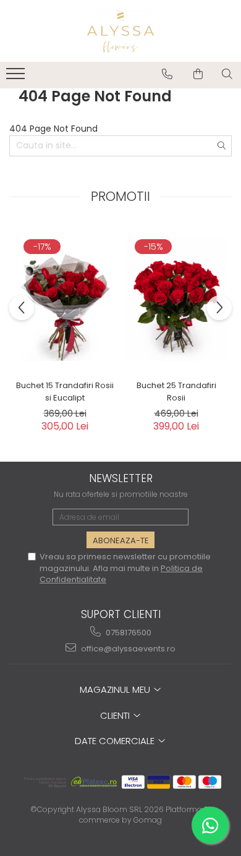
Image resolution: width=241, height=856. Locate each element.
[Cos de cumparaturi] (198, 74)
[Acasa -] (120, 31)
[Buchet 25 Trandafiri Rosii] (176, 299)
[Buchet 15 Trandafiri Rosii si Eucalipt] (64, 299)
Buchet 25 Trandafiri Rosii (176, 391)
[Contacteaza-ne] (167, 74)
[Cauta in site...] (227, 74)
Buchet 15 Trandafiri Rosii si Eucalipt (65, 391)
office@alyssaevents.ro (127, 649)
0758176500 (127, 632)
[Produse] (17, 77)
